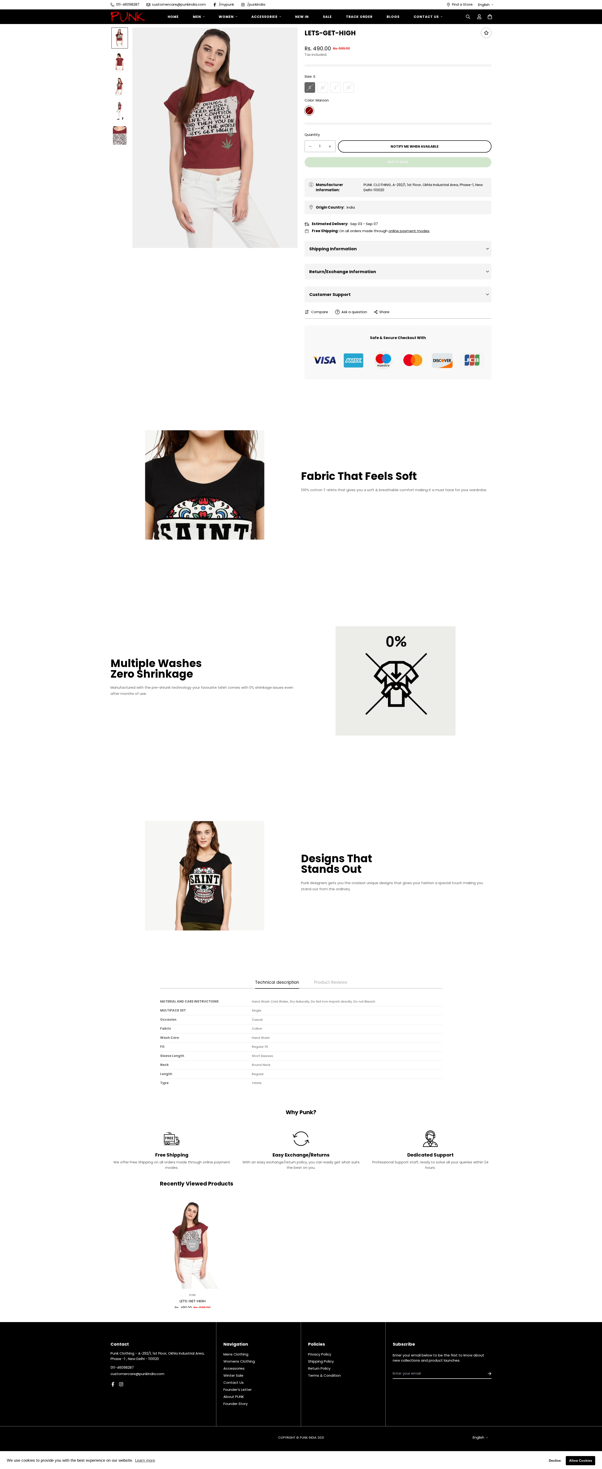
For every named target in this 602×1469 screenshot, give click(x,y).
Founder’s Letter (237, 1389)
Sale (327, 16)
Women (226, 16)
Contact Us (426, 16)
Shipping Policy (321, 1361)
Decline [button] (555, 1460)
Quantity (312, 134)
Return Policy (319, 1368)
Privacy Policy (319, 1354)
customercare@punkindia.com (137, 1373)
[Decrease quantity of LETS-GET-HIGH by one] (310, 146)
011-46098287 (122, 1367)
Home (173, 16)
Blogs (393, 16)
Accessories (264, 16)
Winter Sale (233, 1375)
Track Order (359, 16)
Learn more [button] (145, 1460)
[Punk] (128, 16)
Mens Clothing (235, 1354)
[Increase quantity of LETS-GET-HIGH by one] (330, 146)
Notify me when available (415, 146)
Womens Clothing (239, 1361)
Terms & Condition (324, 1375)
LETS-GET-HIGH (193, 1301)
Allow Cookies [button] (580, 1460)
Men (197, 16)
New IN (302, 16)
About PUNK (233, 1396)
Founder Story (235, 1403)
